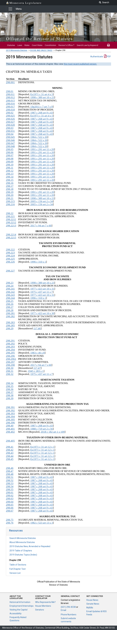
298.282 (10, 316)
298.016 (10, 103)
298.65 (9, 504)
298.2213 (11, 225)
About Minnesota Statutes (22, 542)
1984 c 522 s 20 (38, 137)
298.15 (9, 180)
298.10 (9, 164)
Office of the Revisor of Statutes (39, 38)
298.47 (9, 471)
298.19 (9, 192)
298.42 (9, 449)
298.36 (9, 389)
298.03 (9, 128)
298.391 (10, 407)
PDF (108, 56)
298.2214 (11, 234)
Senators (39, 609)
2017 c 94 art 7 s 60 (40, 225)
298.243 (10, 295)
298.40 (9, 425)
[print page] (108, 45)
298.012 (10, 97)
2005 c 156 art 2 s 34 (41, 201)
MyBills (89, 607)
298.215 (10, 201)
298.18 (9, 189)
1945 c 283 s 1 (36, 371)
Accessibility (15, 613)
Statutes (11, 45)
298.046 (10, 140)
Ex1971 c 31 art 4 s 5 (41, 94)
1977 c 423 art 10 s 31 (42, 288)
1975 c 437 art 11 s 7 (41, 292)
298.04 (9, 134)
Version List (15, 573)
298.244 (10, 298)
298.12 (9, 170)
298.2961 (11, 359)
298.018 (10, 109)
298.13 (9, 173)
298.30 (9, 368)
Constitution (50, 45)
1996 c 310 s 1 (38, 261)
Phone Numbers (68, 614)
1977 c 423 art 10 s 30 (42, 313)
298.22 (9, 213)
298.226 (10, 261)
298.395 (10, 419)
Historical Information (20, 602)
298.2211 (11, 219)
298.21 (9, 198)
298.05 (9, 149)
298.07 (9, 155)
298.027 (10, 121)
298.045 (10, 137)
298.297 (10, 362)
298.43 (9, 452)
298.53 (9, 483)
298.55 (9, 489)
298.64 (9, 501)
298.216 (10, 204)
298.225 (10, 258)
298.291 (10, 340)
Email (63, 610)
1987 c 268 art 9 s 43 (41, 112)
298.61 (9, 492)
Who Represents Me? (45, 602)
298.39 (9, 398)
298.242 (10, 292)
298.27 (9, 307)
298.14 (9, 176)
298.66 (9, 507)
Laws (19, 45)
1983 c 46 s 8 (37, 352)
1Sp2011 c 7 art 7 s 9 (41, 106)
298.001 (10, 82)
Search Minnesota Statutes (22, 538)
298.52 (9, 480)
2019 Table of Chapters (20, 550)
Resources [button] (16, 530)
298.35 (9, 386)
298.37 (9, 392)
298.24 (9, 285)
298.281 (10, 313)
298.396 (10, 422)
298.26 (9, 304)
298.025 (10, 115)
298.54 (9, 486)
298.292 (10, 343)
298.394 (10, 416)
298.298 (10, 365)
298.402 (10, 431)
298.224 (10, 255)
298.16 (9, 183)
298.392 (10, 410)
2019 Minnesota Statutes (16, 50)
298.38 (9, 395)
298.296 (10, 355)
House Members (43, 606)
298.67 (9, 510)
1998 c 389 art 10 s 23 (42, 97)
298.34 (9, 383)
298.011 (10, 94)
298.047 (10, 143)
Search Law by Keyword (87, 45)
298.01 (9, 91)
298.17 (9, 186)
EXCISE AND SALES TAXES (41, 50)
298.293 (10, 346)
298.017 (10, 106)
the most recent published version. (80, 64)
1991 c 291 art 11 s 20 (42, 149)
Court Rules (37, 45)
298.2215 (11, 237)
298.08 (9, 158)
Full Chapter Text (17, 569)
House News (92, 600)
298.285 (10, 325)
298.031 (10, 131)
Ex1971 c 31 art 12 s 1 (42, 446)
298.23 (9, 282)
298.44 (9, 456)
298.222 (10, 249)
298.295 (10, 352)
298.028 (10, 125)
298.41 (9, 446)
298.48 (9, 474)
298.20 (9, 195)
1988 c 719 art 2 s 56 (41, 428)
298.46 (9, 468)
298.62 (9, 495)
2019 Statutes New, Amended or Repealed (29, 546)
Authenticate (96, 56)
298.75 (9, 519)
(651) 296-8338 (68, 607)
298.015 (10, 100)
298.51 (9, 477)
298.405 (10, 440)
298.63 (9, 498)
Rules (27, 45)
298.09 (9, 161)
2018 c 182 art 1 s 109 (53, 431)
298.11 (9, 167)
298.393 (10, 413)
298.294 (10, 349)
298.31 (9, 371)
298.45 (9, 459)
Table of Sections (17, 564)
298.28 (9, 310)
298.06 (9, 152)
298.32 (9, 374)
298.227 (10, 270)
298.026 (10, 118)
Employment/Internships (22, 606)
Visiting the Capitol (18, 609)
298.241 (10, 288)
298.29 (9, 328)
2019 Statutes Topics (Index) (23, 554)
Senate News (92, 604)
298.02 (9, 112)
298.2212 (11, 222)
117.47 (37, 368)
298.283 (10, 322)
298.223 (10, 252)
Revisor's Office (65, 45)
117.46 (37, 328)
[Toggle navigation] (10, 9)
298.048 (10, 146)
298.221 (10, 216)
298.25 (9, 301)
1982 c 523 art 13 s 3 (41, 522)
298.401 (10, 428)
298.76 (9, 522)
